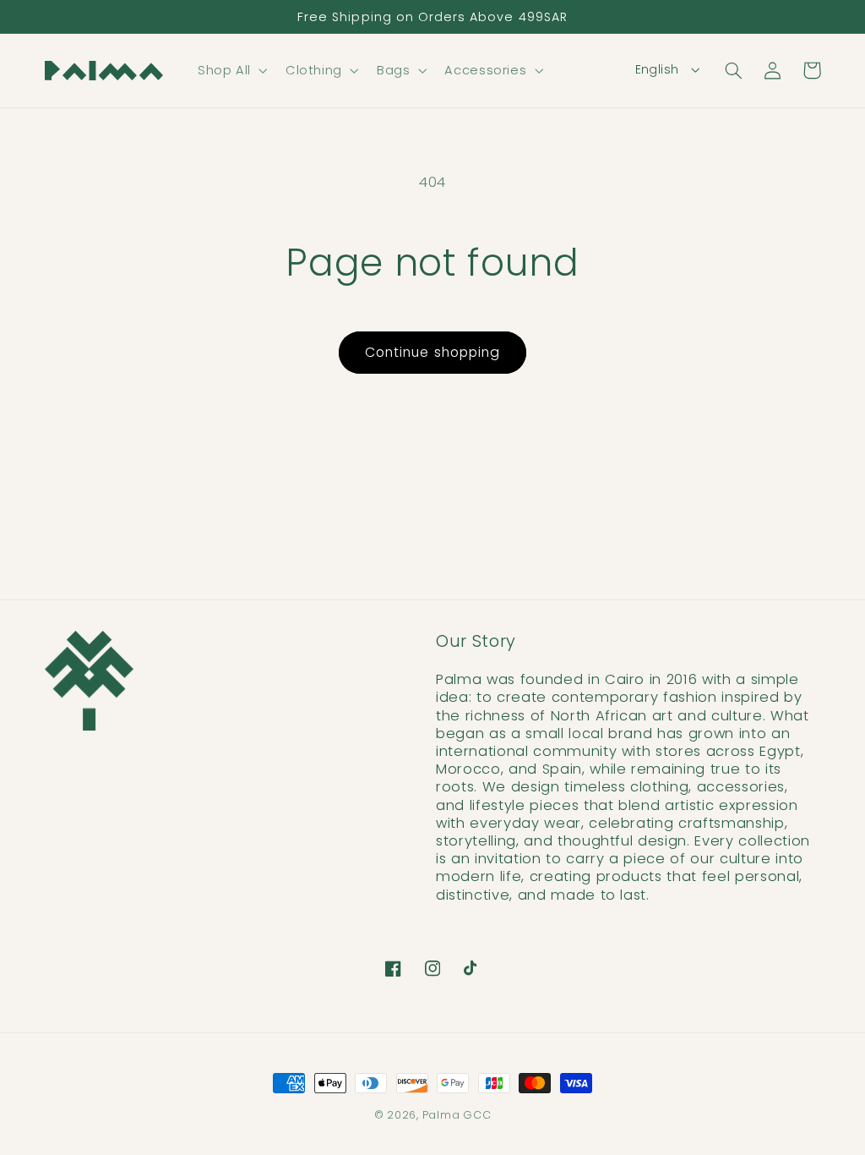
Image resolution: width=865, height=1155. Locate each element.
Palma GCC (457, 1115)
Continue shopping (432, 352)
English (657, 69)
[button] (231, 70)
